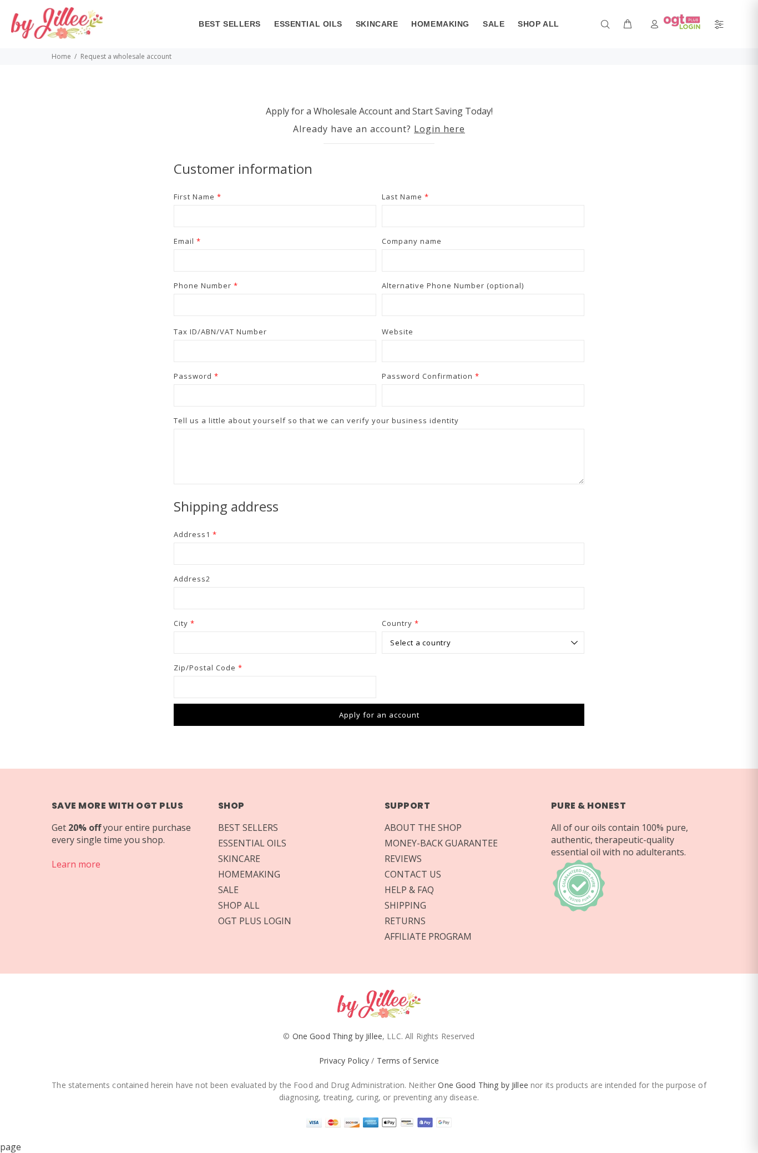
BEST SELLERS (248, 827)
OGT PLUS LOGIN (254, 921)
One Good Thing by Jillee (337, 1036)
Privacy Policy (344, 1060)
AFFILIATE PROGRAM (428, 936)
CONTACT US (413, 874)
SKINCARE (239, 859)
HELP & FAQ (409, 890)
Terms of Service (408, 1060)
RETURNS (405, 921)
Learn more (76, 864)
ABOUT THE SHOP (423, 827)
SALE (228, 890)
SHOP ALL (239, 905)
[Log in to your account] (678, 24)
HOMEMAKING (249, 874)
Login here (439, 129)
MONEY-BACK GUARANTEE (441, 843)
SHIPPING (405, 905)
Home (61, 56)
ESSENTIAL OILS (252, 843)
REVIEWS (403, 859)
